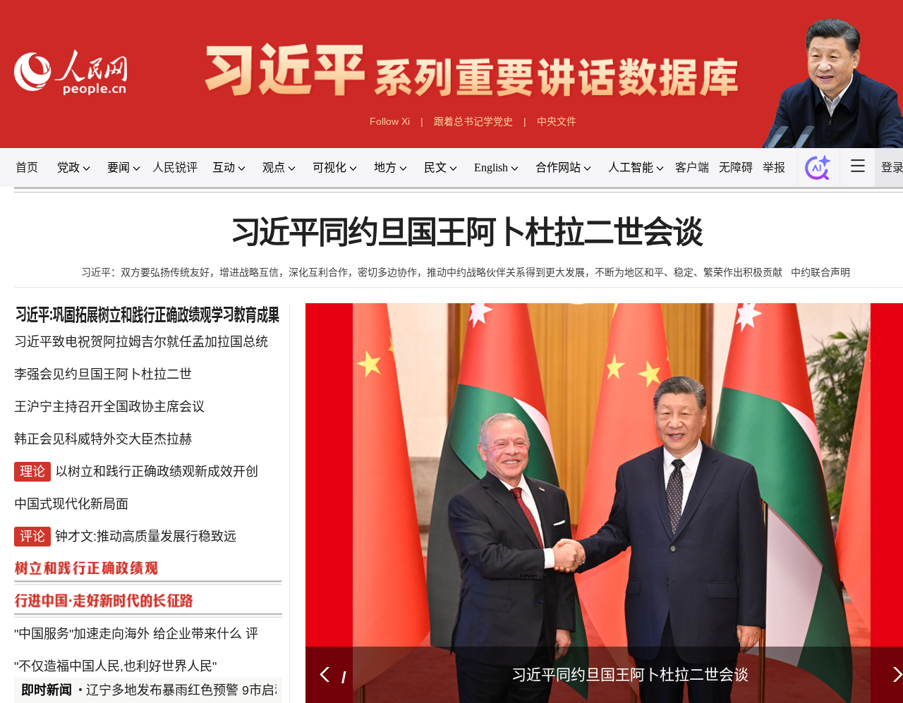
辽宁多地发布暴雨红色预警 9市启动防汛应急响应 (224, 690)
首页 (27, 167)
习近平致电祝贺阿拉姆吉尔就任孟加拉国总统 (141, 347)
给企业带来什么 (197, 601)
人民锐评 (175, 167)
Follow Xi (390, 121)
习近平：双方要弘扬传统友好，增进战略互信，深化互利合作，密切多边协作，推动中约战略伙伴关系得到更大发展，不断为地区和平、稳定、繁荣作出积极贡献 (431, 272)
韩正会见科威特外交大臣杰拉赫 (103, 431)
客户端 (692, 167)
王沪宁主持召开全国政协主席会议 (109, 403)
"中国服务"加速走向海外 (82, 601)
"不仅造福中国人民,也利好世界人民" (115, 629)
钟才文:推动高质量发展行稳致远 (145, 516)
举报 (774, 167)
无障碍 (736, 167)
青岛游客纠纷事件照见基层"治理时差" (176, 657)
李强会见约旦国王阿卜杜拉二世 (103, 375)
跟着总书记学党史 (473, 121)
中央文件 (556, 121)
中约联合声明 (820, 272)
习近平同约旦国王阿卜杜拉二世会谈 (466, 233)
